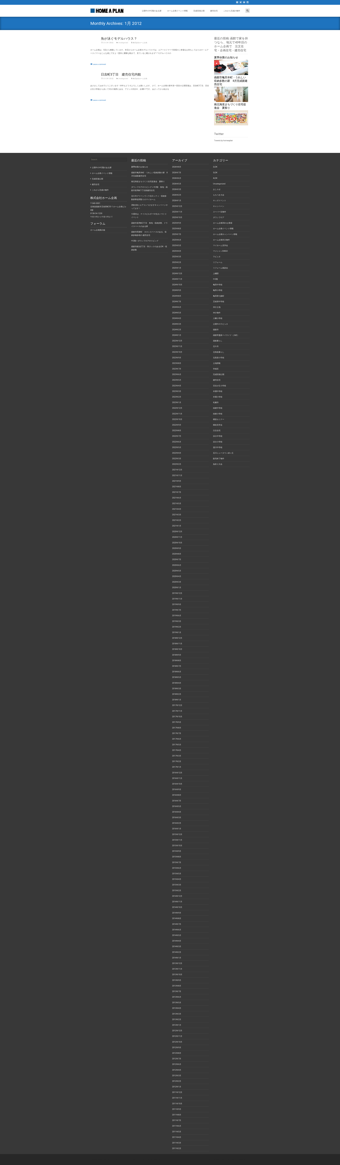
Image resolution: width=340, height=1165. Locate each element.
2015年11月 (177, 840)
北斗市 (216, 346)
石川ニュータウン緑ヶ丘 (223, 453)
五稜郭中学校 (218, 301)
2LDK (215, 167)
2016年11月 (177, 778)
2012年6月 (176, 1064)
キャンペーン (218, 206)
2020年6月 (176, 565)
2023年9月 (176, 358)
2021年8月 (176, 487)
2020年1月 (176, 587)
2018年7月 (176, 666)
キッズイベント (219, 200)
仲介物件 (216, 313)
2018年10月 (177, 649)
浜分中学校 (217, 436)
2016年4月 (176, 812)
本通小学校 (217, 397)
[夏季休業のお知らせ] (231, 67)
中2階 (215, 279)
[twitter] (240, 3)
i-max (233, 1159)
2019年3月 (176, 621)
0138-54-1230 (96, 213)
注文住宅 (216, 430)
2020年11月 (177, 537)
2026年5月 (176, 184)
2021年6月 (176, 498)
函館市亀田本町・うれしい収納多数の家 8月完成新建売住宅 (230, 81)
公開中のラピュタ (220, 324)
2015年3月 (176, 885)
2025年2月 (176, 262)
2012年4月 (176, 1070)
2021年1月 (176, 526)
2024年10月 (177, 285)
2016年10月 (177, 784)
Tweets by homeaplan (223, 140)
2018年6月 (176, 672)
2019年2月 (176, 627)
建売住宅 (214, 11)
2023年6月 (176, 374)
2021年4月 (176, 509)
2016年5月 (176, 806)
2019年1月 (176, 632)
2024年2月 (176, 330)
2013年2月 (176, 1019)
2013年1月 (176, 1025)
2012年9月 (176, 1047)
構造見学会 (217, 425)
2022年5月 (176, 447)
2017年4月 (176, 750)
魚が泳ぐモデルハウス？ (119, 38)
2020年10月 (177, 543)
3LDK (215, 172)
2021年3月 (176, 515)
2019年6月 (176, 615)
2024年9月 (176, 290)
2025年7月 (176, 234)
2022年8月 (176, 430)
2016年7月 (176, 801)
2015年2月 (176, 890)
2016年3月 (176, 817)
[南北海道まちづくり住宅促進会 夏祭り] (231, 118)
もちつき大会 (218, 195)
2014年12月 (177, 896)
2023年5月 (176, 380)
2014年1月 (176, 958)
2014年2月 (176, 952)
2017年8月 (176, 728)
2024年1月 (176, 335)
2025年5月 (176, 245)
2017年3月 (176, 756)
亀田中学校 (217, 285)
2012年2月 (176, 1081)
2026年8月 (176, 167)
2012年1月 (176, 1087)
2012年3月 (176, 1075)
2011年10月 (177, 1104)
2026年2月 (176, 195)
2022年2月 (176, 464)
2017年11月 (177, 711)
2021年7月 (176, 492)
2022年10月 (177, 419)
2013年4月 (176, 1008)
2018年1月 (176, 700)
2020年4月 (176, 576)
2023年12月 (177, 341)
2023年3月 (176, 391)
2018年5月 (176, 677)
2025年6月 (176, 240)
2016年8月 (176, 795)
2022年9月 (176, 425)
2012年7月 (176, 1059)
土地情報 (216, 363)
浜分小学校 (217, 442)
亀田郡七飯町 (218, 296)
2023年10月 (177, 352)
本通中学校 (217, 391)
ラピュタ (216, 257)
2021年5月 (176, 503)
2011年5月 (176, 1132)
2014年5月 (176, 935)
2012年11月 (177, 1036)
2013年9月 (176, 980)
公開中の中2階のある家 (152, 11)
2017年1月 (176, 767)
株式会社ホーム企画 (140, 43)
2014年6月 (176, 930)
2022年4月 (176, 453)
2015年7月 (176, 862)
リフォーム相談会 (220, 268)
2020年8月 (176, 554)
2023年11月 (177, 346)
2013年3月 (176, 1014)
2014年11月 (177, 902)
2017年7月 (176, 733)
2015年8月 (176, 857)
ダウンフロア (218, 217)
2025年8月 (176, 228)
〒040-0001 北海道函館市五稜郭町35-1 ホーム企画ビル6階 (108, 206)
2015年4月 (176, 879)
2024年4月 (176, 318)
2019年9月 (176, 604)
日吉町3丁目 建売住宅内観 (121, 74)
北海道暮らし (218, 352)
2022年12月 (177, 408)
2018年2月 (176, 694)
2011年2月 (176, 1148)
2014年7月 (176, 924)
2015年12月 (177, 834)
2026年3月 (176, 189)
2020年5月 (176, 571)
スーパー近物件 (219, 212)
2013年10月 (177, 974)
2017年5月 (176, 745)
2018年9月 (176, 655)
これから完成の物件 (231, 11)
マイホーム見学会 (220, 245)
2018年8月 (176, 660)
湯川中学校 (217, 447)
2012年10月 (177, 1042)
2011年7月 (176, 1120)
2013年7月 (176, 991)
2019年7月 (176, 610)
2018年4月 (176, 683)
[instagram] (247, 3)
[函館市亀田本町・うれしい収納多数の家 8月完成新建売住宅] (231, 94)
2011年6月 (176, 1126)
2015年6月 (176, 868)
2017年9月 (176, 722)
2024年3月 (176, 324)
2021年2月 (176, 520)
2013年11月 (177, 969)
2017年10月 (177, 717)
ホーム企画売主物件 (221, 240)
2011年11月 (177, 1098)
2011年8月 (176, 1115)
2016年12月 (177, 773)
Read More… (95, 58)
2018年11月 (177, 644)
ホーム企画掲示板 (97, 230)
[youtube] (244, 3)
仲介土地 (216, 307)
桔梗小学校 (217, 414)
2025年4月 (176, 251)
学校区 (216, 369)
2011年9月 (176, 1109)
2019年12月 (177, 593)
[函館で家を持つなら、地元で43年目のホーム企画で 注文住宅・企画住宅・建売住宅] (105, 10)
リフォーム (217, 262)
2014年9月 (176, 913)
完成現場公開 (199, 11)
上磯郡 (216, 273)
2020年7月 (176, 559)
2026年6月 (176, 178)
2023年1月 (176, 402)
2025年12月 (177, 206)
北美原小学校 (218, 358)
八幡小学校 (217, 318)
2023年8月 (176, 363)
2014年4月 (176, 941)
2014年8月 (176, 918)
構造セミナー (218, 419)
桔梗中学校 (217, 408)
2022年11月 (177, 414)
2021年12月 (177, 470)
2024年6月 (176, 307)
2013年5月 (176, 1002)
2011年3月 (176, 1143)
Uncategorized (123, 43)
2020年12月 (177, 531)
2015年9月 (176, 851)
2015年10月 (177, 845)
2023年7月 (176, 369)
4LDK (215, 178)
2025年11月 (177, 212)
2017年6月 (176, 739)
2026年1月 (176, 200)
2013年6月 (176, 997)
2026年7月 (176, 172)
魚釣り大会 (217, 464)
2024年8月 (176, 296)
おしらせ (216, 189)
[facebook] (237, 3)
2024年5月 (176, 313)
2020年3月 (176, 582)
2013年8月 (176, 986)
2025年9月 (176, 223)
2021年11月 (177, 475)
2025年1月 (176, 268)
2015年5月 (176, 874)
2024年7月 (176, 301)
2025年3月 (176, 257)
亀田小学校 (217, 290)
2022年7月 (176, 436)
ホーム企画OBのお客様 (222, 223)
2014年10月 (177, 907)
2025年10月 (177, 217)
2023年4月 (176, 386)
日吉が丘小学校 (219, 386)
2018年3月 (176, 688)
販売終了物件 (218, 458)
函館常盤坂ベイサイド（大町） (226, 335)
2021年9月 (176, 481)
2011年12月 (177, 1092)
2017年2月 (176, 761)
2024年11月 (177, 279)
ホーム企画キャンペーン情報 (225, 234)
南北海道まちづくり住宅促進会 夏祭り (148, 181)
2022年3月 (176, 458)
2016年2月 (176, 823)
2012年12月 (177, 1031)
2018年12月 (177, 638)
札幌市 (216, 402)
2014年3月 (176, 946)
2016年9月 (176, 789)
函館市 (216, 330)
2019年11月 (177, 599)
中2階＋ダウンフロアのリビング (144, 241)
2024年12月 (177, 273)
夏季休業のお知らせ (226, 57)
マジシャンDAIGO (220, 251)
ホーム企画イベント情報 (177, 11)
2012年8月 (176, 1053)
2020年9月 (176, 548)
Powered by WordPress (215, 1159)
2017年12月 (177, 705)
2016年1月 (176, 829)
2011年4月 (176, 1137)
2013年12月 (177, 963)
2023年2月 (176, 397)
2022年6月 (176, 442)
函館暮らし (217, 341)
